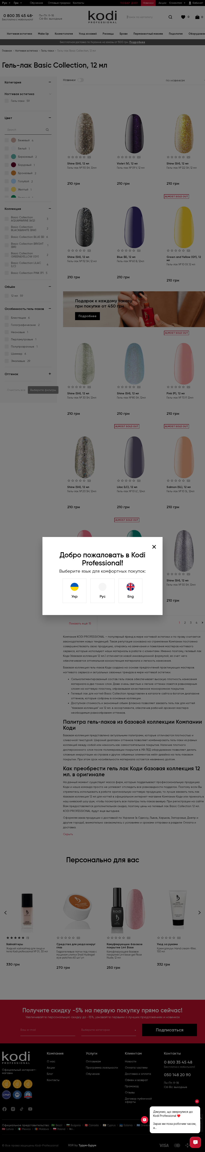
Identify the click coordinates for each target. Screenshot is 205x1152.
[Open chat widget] (195, 1142)
